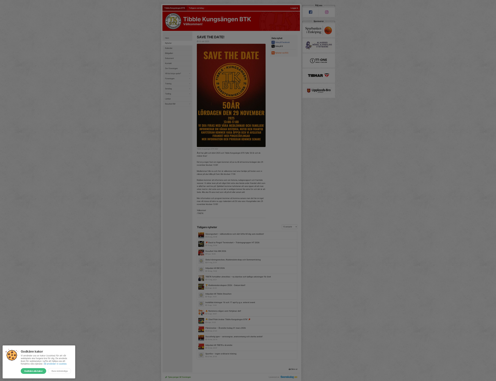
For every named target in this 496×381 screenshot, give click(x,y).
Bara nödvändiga (60, 371)
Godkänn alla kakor (33, 371)
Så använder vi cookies (55, 363)
